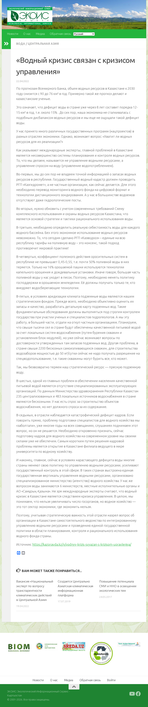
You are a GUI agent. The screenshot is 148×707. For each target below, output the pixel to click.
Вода (20, 43)
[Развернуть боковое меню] (6, 43)
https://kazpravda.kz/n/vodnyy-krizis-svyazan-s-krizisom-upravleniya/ (81, 544)
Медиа (40, 33)
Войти (111, 680)
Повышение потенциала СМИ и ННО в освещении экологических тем (117, 586)
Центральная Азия (43, 43)
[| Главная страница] (29, 16)
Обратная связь (60, 33)
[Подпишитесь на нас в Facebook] (138, 693)
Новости (12, 33)
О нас (27, 33)
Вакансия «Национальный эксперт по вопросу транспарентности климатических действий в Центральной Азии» (34, 590)
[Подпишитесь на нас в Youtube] (131, 693)
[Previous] (42, 646)
